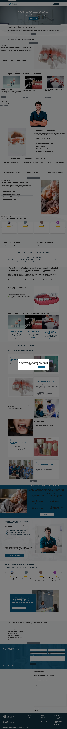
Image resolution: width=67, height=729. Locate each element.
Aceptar (41, 367)
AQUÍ (44, 362)
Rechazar (33, 367)
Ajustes (37, 364)
